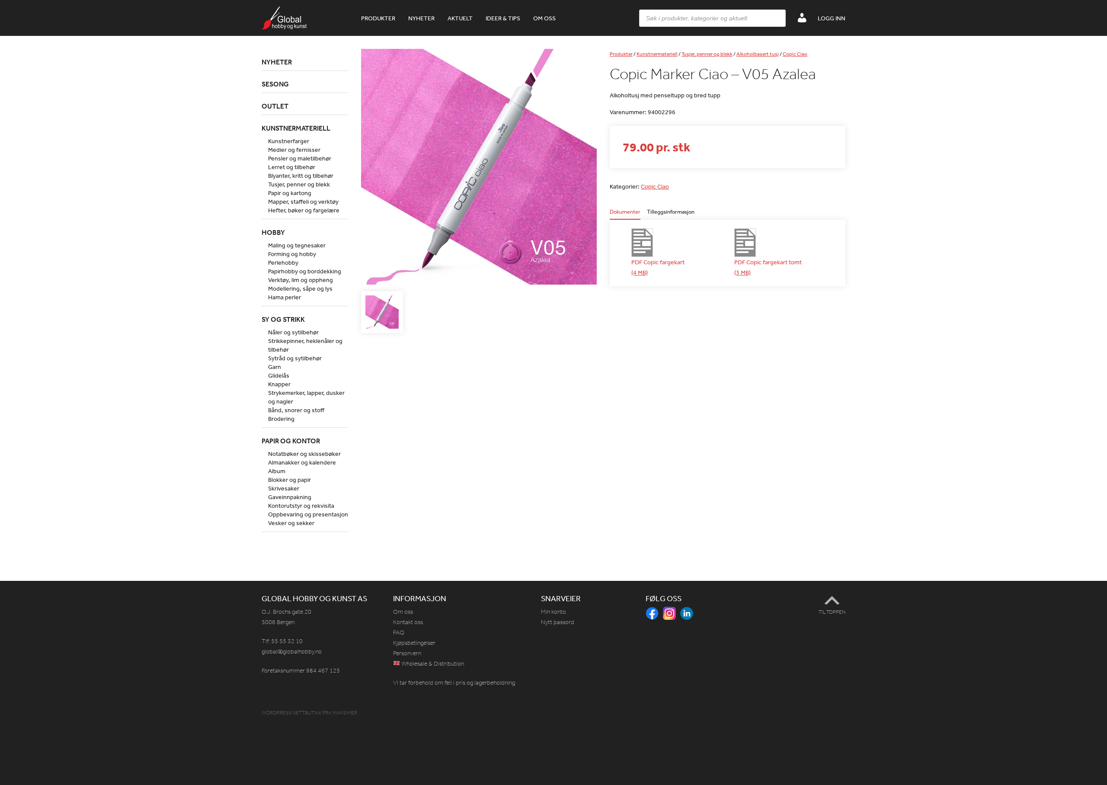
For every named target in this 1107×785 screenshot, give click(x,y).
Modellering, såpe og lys (300, 288)
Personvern (407, 653)
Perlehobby (283, 262)
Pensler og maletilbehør (299, 158)
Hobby (273, 232)
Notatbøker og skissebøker (304, 454)
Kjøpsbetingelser (414, 643)
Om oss (544, 18)
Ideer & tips (503, 18)
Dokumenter (625, 212)
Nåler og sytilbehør (293, 332)
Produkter (378, 18)
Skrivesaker (283, 488)
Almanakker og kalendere (302, 462)
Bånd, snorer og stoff (296, 410)
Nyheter (421, 18)
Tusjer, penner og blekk (707, 54)
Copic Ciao (795, 54)
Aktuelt (460, 18)
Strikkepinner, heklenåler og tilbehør (305, 345)
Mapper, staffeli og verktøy (303, 201)
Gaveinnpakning (289, 497)
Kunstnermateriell (657, 54)
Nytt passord (557, 622)
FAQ (398, 632)
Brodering (281, 419)
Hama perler (284, 297)
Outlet (275, 106)
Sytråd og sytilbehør (295, 358)
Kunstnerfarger (288, 141)
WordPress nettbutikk (292, 712)
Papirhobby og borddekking (304, 271)
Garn (274, 367)
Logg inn (831, 18)
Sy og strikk (283, 319)
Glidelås (278, 375)
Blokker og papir (289, 480)
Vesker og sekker (291, 523)
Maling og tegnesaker (297, 245)
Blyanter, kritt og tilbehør (300, 175)
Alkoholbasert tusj (757, 54)
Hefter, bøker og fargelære (303, 210)
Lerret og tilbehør (291, 167)
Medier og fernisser (294, 150)
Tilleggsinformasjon (670, 212)
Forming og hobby (292, 254)
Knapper (279, 384)
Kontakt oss (408, 622)
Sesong (275, 84)
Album (276, 471)
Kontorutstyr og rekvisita (301, 505)
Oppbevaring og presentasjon (308, 514)
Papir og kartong (289, 193)
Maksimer (345, 712)
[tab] (625, 214)
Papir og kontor (291, 440)
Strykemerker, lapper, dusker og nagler (306, 397)
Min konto (553, 611)
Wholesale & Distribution (432, 663)
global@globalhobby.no (292, 651)
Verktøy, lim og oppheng (300, 280)
